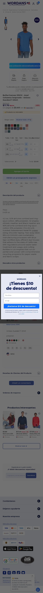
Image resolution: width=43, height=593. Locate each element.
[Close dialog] (39, 276)
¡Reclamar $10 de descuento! (21, 306)
